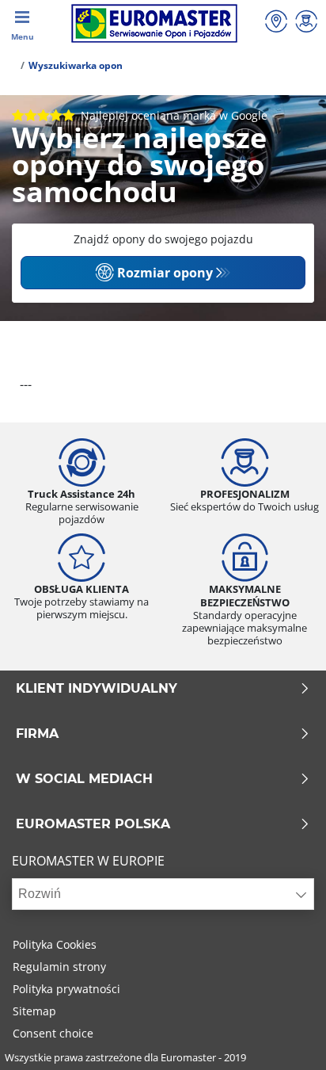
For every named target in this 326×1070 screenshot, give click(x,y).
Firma (37, 734)
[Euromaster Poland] (154, 23)
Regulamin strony (59, 966)
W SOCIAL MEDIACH (84, 779)
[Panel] (306, 23)
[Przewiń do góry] (284, 1036)
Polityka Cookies (55, 944)
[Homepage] (11, 65)
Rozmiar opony (165, 272)
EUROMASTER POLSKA (93, 824)
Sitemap (34, 1010)
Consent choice (53, 1033)
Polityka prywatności (66, 988)
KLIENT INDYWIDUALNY (96, 688)
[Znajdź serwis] (276, 23)
